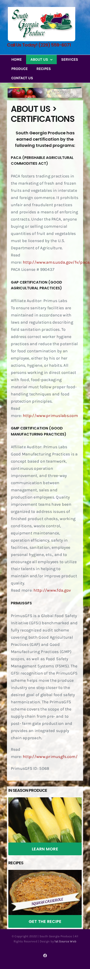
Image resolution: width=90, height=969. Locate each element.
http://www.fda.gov (52, 590)
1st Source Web (65, 941)
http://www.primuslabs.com (50, 415)
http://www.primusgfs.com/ (50, 756)
